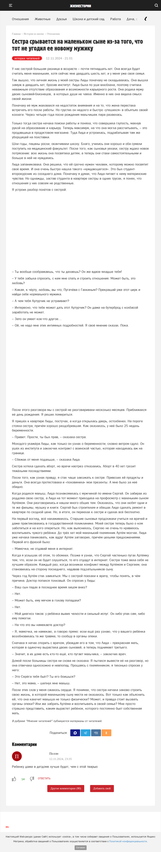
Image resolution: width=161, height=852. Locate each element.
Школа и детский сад (88, 19)
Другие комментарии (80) (65, 788)
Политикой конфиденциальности (128, 841)
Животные (42, 19)
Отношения (20, 19)
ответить (44, 778)
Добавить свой (102, 788)
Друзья (61, 19)
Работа (115, 19)
